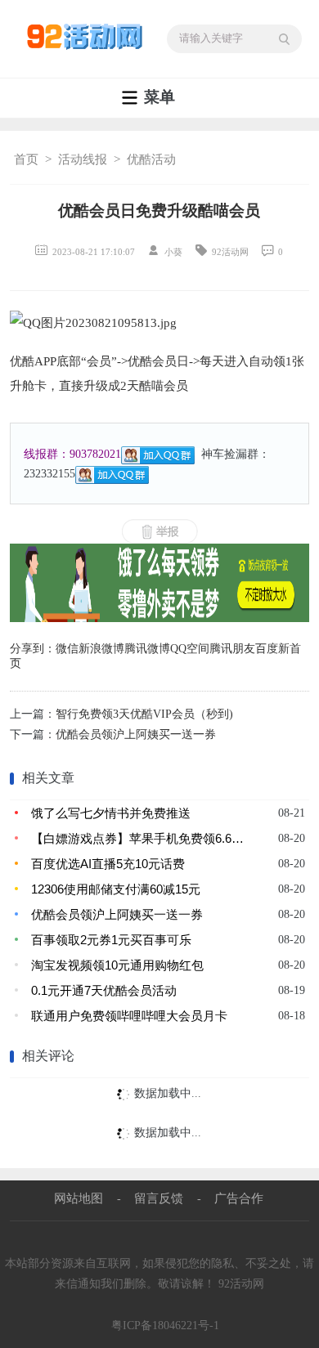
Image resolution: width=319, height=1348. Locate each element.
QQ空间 (189, 649)
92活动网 (241, 1284)
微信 (67, 649)
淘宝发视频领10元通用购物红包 (117, 965)
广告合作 (238, 1198)
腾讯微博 (147, 649)
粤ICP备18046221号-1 (165, 1325)
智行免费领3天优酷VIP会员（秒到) (144, 714)
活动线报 (82, 159)
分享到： (33, 649)
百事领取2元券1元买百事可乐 (111, 940)
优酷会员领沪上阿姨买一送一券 (136, 734)
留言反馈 (158, 1198)
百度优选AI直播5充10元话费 (108, 864)
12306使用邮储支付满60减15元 (115, 889)
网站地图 (78, 1198)
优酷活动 (151, 159)
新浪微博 (101, 649)
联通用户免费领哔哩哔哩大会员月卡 (129, 1016)
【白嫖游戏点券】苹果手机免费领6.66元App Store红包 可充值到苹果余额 (139, 838)
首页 (26, 159)
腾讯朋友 (232, 649)
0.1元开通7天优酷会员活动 (104, 990)
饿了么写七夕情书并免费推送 (111, 813)
